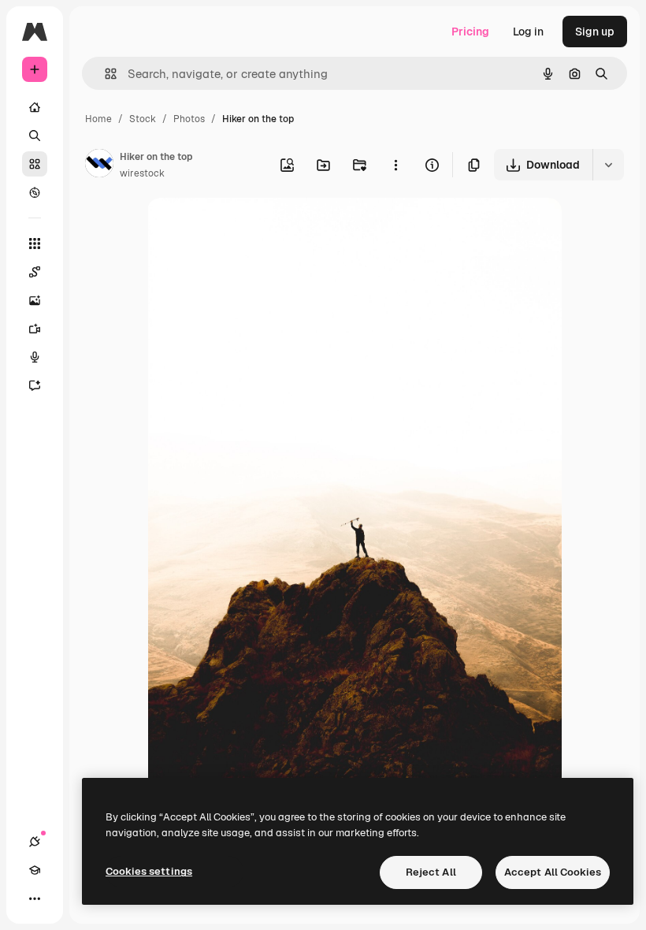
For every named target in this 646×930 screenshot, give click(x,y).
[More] (34, 898)
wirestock (142, 173)
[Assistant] (34, 385)
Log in (528, 31)
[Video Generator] (34, 328)
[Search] (34, 135)
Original (248, 228)
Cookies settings (149, 871)
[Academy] (34, 870)
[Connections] (34, 841)
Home (98, 119)
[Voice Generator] (34, 357)
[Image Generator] (34, 300)
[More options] (395, 164)
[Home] (34, 107)
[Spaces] (34, 272)
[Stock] (34, 164)
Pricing (470, 31)
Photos (189, 119)
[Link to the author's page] (99, 165)
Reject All (431, 872)
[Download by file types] (608, 164)
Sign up (594, 31)
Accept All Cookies (552, 872)
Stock (142, 119)
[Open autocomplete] (104, 74)
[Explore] (34, 192)
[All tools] (34, 243)
